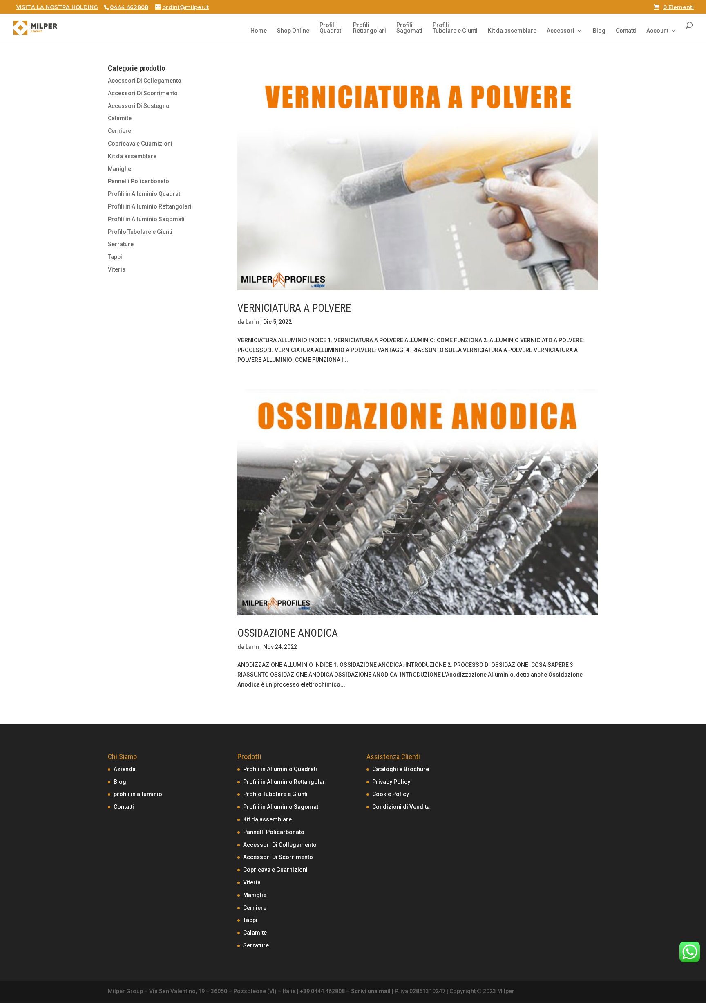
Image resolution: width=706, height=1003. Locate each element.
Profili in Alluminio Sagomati (146, 219)
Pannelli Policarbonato (138, 181)
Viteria (116, 269)
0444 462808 (129, 7)
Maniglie (119, 169)
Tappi (115, 257)
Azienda (125, 769)
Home (258, 31)
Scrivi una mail (371, 991)
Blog (599, 31)
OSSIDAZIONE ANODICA (287, 633)
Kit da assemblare (512, 31)
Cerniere (119, 131)
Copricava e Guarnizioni (140, 143)
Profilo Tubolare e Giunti (140, 232)
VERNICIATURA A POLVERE (294, 308)
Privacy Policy (391, 782)
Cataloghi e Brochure (400, 769)
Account (657, 31)
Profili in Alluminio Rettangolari (150, 206)
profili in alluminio (138, 794)
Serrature (121, 244)
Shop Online (293, 31)
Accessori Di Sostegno (139, 106)
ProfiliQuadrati (331, 28)
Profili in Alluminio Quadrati (145, 194)
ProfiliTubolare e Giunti (455, 28)
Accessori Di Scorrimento (143, 93)
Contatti (626, 31)
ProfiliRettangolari (369, 28)
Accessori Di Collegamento (144, 80)
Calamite (120, 118)
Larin (252, 322)
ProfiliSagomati (409, 28)
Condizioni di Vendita (401, 806)
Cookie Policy (390, 794)
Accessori (560, 31)
